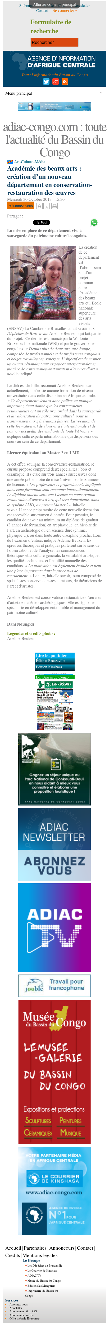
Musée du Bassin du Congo (44, 1280)
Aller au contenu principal (54, 4)
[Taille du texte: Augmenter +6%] (39, 206)
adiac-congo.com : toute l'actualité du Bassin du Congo (54, 138)
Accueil (13, 1247)
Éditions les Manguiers (41, 1285)
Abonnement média (22, 1315)
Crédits (12, 1255)
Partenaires (35, 1247)
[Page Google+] (55, 83)
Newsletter (16, 1308)
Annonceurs (61, 1247)
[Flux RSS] (64, 83)
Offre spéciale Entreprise (24, 1318)
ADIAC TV (34, 1275)
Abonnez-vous (19, 1304)
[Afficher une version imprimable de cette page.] (54, 205)
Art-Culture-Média (29, 161)
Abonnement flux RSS (23, 1311)
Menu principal (18, 93)
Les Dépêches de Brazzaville (45, 1265)
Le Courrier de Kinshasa (42, 1270)
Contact (85, 1247)
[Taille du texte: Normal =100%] (46, 206)
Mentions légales (39, 1255)
